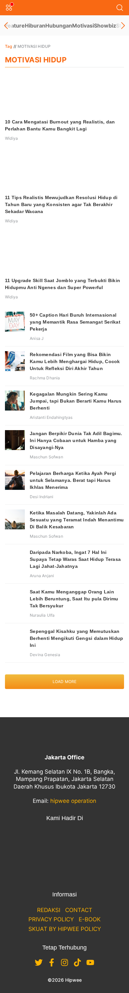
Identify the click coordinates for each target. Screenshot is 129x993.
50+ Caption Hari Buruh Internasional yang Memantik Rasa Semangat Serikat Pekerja (75, 322)
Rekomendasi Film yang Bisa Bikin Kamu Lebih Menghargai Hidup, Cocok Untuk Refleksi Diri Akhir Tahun (75, 361)
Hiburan (35, 25)
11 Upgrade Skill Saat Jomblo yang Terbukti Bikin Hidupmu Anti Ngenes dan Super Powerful (62, 284)
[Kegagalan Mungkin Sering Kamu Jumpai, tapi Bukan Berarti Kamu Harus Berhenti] (15, 401)
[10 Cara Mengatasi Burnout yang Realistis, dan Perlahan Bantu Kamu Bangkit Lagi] (64, 94)
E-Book (90, 919)
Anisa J (37, 338)
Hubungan (58, 25)
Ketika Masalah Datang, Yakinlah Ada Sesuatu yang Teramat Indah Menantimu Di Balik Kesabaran (77, 519)
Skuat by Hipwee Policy (64, 929)
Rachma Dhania (45, 377)
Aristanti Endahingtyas (51, 417)
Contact (78, 910)
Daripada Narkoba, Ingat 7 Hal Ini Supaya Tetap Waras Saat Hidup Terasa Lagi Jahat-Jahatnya (75, 559)
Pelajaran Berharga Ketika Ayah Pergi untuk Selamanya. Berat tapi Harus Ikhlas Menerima (73, 480)
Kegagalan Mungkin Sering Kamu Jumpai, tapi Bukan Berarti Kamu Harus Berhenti (75, 401)
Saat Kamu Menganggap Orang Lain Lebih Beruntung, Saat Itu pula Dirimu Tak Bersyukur (74, 598)
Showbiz (105, 25)
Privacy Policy (51, 919)
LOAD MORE (65, 681)
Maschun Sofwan (46, 456)
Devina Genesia (45, 654)
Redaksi (48, 910)
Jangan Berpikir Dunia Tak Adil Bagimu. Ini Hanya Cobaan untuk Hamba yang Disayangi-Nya (76, 440)
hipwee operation (73, 801)
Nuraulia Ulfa (42, 615)
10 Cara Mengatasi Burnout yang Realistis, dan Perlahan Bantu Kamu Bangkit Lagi (60, 125)
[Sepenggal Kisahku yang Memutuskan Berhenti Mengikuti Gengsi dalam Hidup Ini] (15, 638)
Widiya (11, 138)
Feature (15, 25)
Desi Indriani (42, 496)
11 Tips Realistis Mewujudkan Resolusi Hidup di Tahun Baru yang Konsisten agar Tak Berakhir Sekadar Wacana (61, 204)
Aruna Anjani (42, 575)
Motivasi (83, 25)
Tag (8, 46)
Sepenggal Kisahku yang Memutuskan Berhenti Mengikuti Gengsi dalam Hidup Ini (76, 638)
